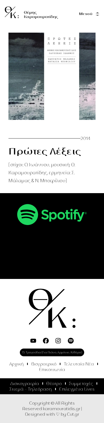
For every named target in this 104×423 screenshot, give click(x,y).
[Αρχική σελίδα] (31, 13)
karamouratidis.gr (62, 408)
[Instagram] (58, 341)
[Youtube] (33, 341)
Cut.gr (73, 414)
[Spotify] (71, 341)
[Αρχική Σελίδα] (52, 308)
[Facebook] (46, 341)
